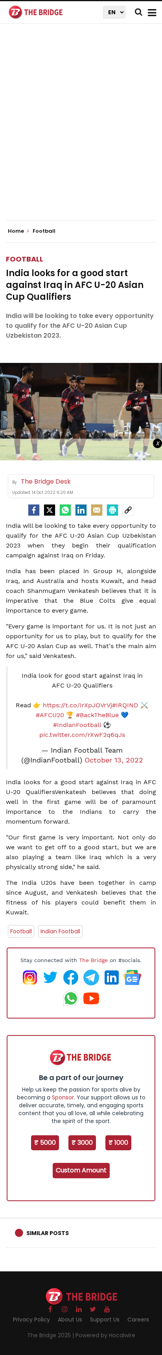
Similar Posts (47, 1233)
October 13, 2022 (114, 760)
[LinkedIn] (81, 510)
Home (16, 231)
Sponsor (63, 1097)
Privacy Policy (31, 1319)
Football (24, 259)
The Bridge (93, 960)
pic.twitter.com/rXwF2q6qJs (82, 734)
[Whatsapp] (65, 510)
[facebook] (34, 510)
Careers (138, 1319)
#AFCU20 (50, 715)
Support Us (105, 1319)
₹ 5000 (45, 1142)
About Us (70, 1319)
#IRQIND (125, 705)
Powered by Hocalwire (105, 1335)
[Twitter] (49, 510)
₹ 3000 (82, 1142)
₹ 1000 (118, 1142)
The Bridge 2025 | (51, 1335)
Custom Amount (81, 1170)
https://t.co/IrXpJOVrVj (77, 705)
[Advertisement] (81, 128)
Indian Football (60, 931)
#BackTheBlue (97, 715)
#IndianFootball (77, 725)
